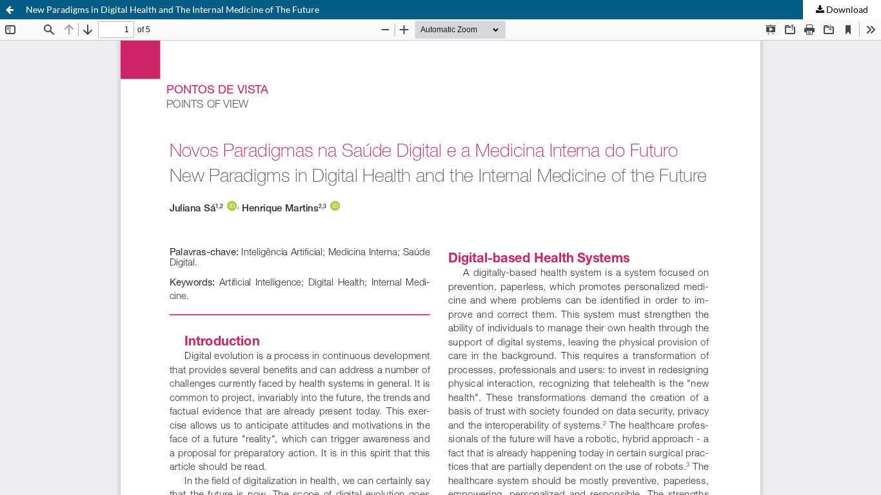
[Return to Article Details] (9, 9)
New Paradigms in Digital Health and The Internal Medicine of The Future (172, 9)
